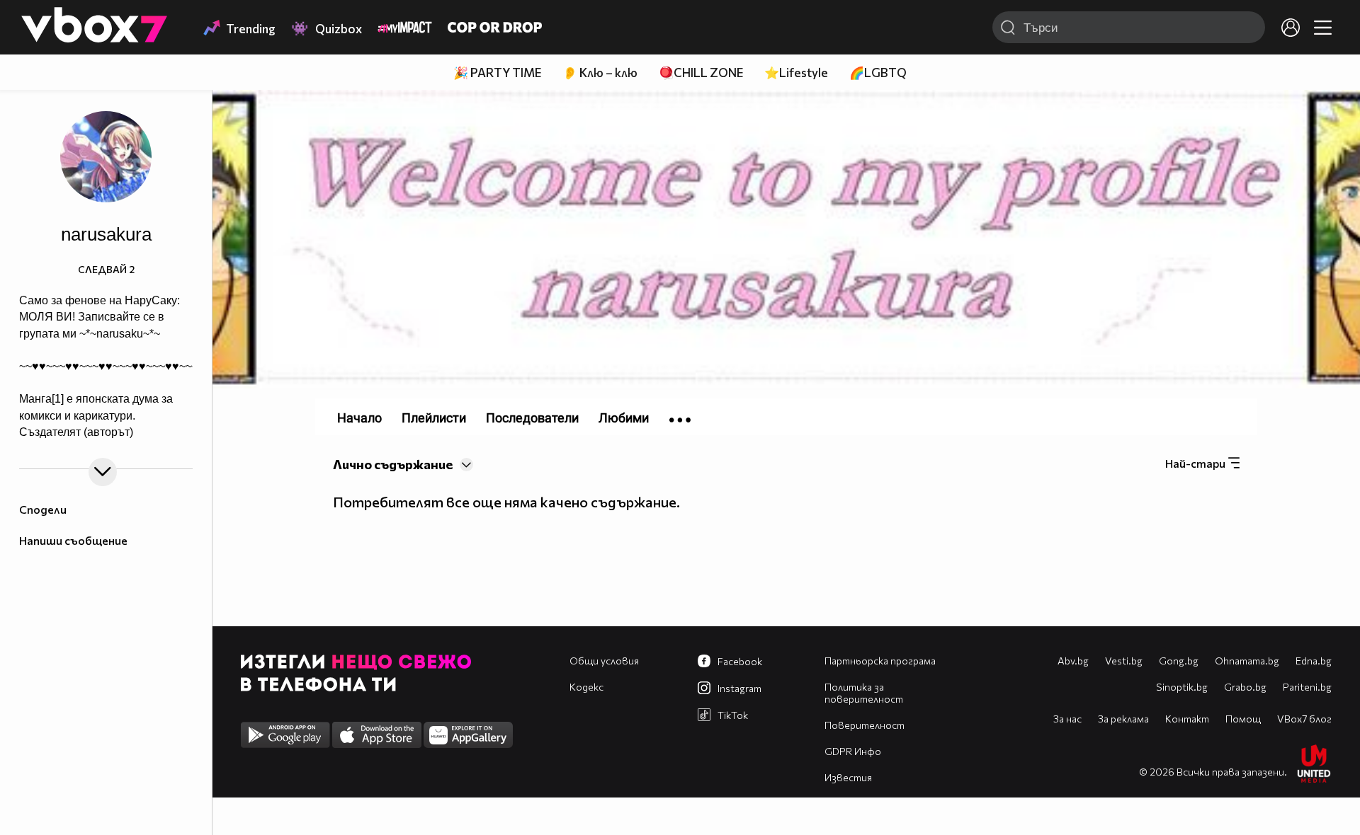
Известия (848, 777)
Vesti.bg (1124, 661)
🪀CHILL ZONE (701, 72)
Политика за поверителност (863, 693)
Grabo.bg (1245, 687)
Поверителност (864, 725)
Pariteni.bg (1307, 687)
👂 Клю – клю (600, 72)
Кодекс (587, 687)
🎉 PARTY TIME (497, 72)
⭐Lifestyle (796, 72)
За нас (1067, 719)
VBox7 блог (1304, 719)
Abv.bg (1073, 661)
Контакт (1187, 719)
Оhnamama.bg (1247, 661)
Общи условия (604, 661)
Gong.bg (1178, 661)
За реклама (1123, 719)
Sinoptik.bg (1182, 687)
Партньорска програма (880, 661)
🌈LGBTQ (878, 72)
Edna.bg (1314, 661)
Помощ (1243, 719)
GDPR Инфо (852, 751)
